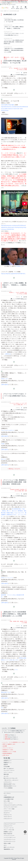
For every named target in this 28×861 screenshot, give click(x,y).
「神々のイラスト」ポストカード (11, 780)
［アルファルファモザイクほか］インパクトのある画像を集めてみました (14, 34)
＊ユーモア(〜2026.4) (14, 403)
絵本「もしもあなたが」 (9, 768)
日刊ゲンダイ (4, 378)
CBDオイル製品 (7, 843)
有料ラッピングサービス (9, 847)
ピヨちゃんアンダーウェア (9, 824)
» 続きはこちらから (14, 468)
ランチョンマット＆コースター (10, 806)
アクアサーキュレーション (9, 841)
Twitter (3, 443)
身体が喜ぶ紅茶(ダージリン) (10, 786)
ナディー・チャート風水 (9, 808)
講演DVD (6, 764)
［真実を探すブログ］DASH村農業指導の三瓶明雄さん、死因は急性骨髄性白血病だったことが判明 (14, 50)
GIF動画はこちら (20, 266)
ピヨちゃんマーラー (8, 825)
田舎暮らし (11, 292)
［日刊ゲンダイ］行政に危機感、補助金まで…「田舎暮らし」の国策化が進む (14, 27)
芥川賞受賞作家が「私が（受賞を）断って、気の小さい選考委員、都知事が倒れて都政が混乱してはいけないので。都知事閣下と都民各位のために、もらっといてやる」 (13, 512)
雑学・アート (24, 404)
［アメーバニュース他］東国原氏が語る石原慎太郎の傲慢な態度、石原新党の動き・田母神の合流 (14, 42)
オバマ (10, 68)
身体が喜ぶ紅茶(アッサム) (9, 784)
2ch (2, 707)
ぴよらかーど (7, 812)
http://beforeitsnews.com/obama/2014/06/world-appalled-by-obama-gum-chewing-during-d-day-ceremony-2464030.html (13, 227)
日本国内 (22, 292)
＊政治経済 (15, 68)
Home (2, 11)
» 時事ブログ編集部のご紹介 (8, 744)
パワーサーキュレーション (9, 839)
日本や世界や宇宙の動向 (7, 104)
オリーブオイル (7, 793)
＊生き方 (17, 292)
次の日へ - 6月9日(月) (19, 58)
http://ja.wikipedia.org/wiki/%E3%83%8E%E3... (13, 273)
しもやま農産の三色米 (8, 799)
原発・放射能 (20, 621)
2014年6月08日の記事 (14, 11)
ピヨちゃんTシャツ (8, 818)
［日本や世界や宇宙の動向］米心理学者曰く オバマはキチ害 (14, 20)
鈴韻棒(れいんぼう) (8, 831)
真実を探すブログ (6, 692)
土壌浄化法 (8, 354)
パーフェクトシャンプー (9, 835)
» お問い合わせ (5, 755)
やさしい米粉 (7, 801)
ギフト (5, 845)
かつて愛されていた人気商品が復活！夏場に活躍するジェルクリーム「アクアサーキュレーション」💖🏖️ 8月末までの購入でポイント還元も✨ (14, 2)
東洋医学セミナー (7, 760)
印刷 (26, 72)
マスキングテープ (7, 816)
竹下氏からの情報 (23, 69)
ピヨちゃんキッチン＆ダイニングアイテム (13, 805)
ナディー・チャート (8, 772)
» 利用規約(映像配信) (7, 753)
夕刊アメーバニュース (7, 577)
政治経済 (17, 489)
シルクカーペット (7, 810)
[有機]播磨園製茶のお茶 (9, 797)
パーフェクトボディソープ (9, 837)
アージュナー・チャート (9, 770)
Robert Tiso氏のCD (8, 833)
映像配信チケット (7, 762)
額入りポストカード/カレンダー (11, 778)
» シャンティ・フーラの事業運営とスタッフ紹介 (13, 742)
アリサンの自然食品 (8, 787)
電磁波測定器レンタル (8, 849)
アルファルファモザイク (7, 430)
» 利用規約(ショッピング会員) (9, 751)
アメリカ (21, 68)
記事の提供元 (4, 384)
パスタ (5, 795)
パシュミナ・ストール (8, 827)
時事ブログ (6, 11)
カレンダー (6, 776)
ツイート (18, 72)
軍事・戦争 (24, 490)
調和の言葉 (6, 774)
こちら (16, 669)
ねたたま (3, 459)
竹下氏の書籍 (7, 766)
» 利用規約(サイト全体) (7, 749)
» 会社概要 (4, 746)
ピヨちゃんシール (7, 814)
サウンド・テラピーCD (9, 829)
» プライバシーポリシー (7, 747)
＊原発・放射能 (12, 621)
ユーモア (22, 403)
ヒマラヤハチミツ (7, 782)
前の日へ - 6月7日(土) (9, 58)
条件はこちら (23, 74)
